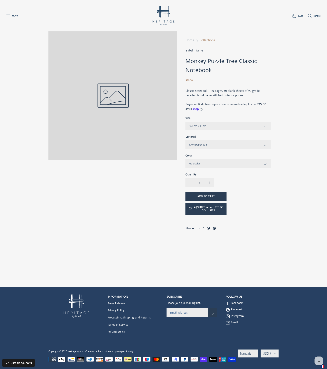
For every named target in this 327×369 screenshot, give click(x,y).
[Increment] (209, 182)
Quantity (190, 174)
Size (188, 118)
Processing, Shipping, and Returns (129, 317)
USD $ (267, 353)
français (245, 353)
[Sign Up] (212, 312)
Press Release (116, 303)
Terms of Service (117, 324)
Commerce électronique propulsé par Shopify (109, 351)
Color (188, 155)
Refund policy (116, 331)
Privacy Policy (115, 310)
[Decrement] (190, 182)
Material (190, 137)
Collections (207, 40)
